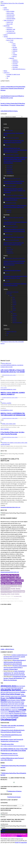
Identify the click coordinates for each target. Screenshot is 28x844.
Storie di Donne (8, 366)
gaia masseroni (4, 598)
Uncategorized (8, 578)
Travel (6, 36)
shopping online (5, 594)
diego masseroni (18, 687)
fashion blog (5, 589)
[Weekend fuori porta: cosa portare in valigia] (8, 130)
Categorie (3, 805)
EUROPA (12, 58)
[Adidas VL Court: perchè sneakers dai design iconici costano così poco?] (11, 137)
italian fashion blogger (19, 705)
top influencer (4, 717)
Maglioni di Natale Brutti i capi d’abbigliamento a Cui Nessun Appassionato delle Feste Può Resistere (15, 150)
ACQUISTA (9, 27)
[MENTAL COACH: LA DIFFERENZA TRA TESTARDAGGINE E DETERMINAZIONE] (8, 423)
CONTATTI (7, 72)
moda (12, 594)
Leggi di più (23, 842)
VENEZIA (15, 49)
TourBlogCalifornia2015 (15, 38)
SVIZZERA (15, 65)
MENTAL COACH (16, 365)
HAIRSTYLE (10, 22)
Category (3, 116)
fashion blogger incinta (16, 696)
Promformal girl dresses (14, 797)
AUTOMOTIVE (10, 31)
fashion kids (11, 703)
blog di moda (10, 687)
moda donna (15, 589)
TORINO (15, 54)
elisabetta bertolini (10, 575)
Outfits (6, 9)
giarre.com (10, 705)
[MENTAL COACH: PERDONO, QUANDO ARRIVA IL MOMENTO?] (6, 403)
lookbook (7, 707)
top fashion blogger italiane (7, 601)
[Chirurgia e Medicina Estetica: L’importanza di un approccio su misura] (13, 195)
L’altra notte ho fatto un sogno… (9, 111)
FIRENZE (15, 51)
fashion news (18, 703)
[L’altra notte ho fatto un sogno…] (6, 267)
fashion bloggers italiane (13, 700)
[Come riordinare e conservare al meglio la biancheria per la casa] (15, 219)
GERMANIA (15, 61)
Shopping (7, 25)
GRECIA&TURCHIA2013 (19, 69)
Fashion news (11, 18)
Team (8, 76)
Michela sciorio (15, 707)
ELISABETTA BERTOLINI (13, 74)
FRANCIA (15, 60)
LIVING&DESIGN (11, 33)
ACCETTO (17, 842)
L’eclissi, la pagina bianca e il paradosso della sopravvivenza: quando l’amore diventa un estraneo (13, 88)
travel (8, 717)
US (7, 78)
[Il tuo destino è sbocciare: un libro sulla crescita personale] (14, 444)
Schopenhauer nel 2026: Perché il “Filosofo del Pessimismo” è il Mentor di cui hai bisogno (15, 678)
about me (19, 686)
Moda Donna (10, 11)
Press (5, 70)
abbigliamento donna (9, 586)
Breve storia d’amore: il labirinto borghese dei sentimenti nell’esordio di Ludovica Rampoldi (15, 662)
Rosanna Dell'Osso (4, 711)
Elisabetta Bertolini (7, 397)
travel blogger (14, 717)
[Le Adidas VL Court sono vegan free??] (8, 234)
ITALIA (11, 42)
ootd (20, 586)
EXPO (14, 43)
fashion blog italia (6, 591)
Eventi (6, 34)
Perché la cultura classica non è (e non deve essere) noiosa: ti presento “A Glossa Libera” (15, 667)
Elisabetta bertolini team (14, 692)
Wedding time (11, 29)
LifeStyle (12, 727)
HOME (5, 7)
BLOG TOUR (10, 40)
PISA (14, 52)
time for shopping (18, 601)
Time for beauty (9, 20)
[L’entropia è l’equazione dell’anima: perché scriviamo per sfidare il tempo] (6, 273)
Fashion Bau (10, 16)
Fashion (11, 365)
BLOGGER (3, 365)
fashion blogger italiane (12, 581)
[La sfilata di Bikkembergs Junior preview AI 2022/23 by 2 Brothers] (9, 753)
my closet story (18, 596)
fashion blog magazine (13, 598)
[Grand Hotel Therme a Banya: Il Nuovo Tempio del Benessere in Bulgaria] (12, 178)
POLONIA (15, 67)
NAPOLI (15, 56)
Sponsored (22, 711)
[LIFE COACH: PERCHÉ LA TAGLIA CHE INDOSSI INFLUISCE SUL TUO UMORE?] (6, 363)
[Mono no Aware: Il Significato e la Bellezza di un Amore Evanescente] (7, 280)
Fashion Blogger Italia (7, 596)
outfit (18, 578)
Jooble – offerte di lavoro (7, 649)
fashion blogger (19, 591)
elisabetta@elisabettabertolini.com (10, 572)
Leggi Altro (4, 387)
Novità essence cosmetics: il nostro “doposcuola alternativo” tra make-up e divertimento (14, 190)
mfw (10, 707)
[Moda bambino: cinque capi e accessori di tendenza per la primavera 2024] (11, 734)
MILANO (15, 47)
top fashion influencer (11, 583)
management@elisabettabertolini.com (10, 507)
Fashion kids (11, 15)
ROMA (14, 45)
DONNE (7, 365)
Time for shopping (5, 713)
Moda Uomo (10, 13)
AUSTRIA (15, 63)
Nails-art (10, 24)
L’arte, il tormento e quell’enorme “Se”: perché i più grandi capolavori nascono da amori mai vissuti (14, 673)
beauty (23, 686)
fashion (17, 594)
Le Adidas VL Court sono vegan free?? (14, 237)
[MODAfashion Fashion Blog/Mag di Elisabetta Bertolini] (14, 5)
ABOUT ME (3, 429)
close (2, 1)
